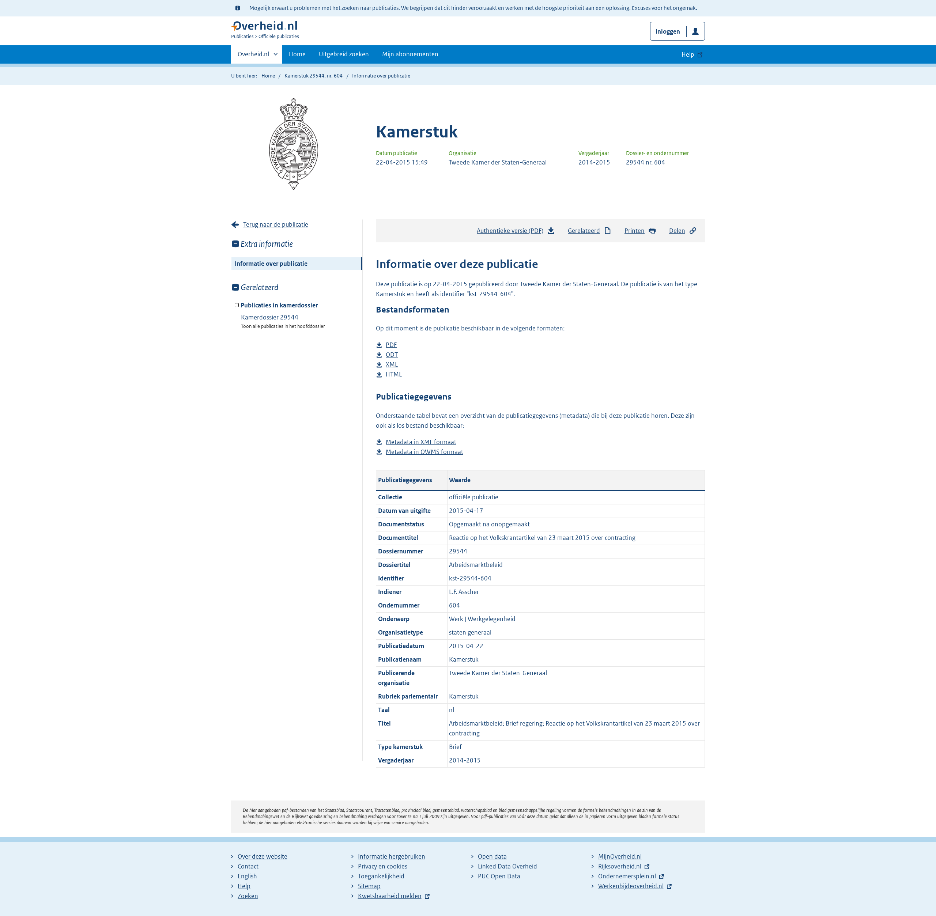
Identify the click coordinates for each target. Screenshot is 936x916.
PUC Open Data (499, 876)
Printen (634, 231)
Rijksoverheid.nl (619, 866)
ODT (392, 355)
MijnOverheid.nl (620, 856)
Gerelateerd (584, 231)
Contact (248, 866)
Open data (492, 856)
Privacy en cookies (382, 866)
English (247, 876)
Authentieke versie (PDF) (512, 233)
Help (244, 886)
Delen (677, 231)
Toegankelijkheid (381, 876)
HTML (394, 374)
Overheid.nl (253, 56)
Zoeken (248, 896)
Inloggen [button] (668, 31)
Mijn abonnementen (410, 54)
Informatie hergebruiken (391, 856)
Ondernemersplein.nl (627, 876)
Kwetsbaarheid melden (390, 896)
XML (392, 365)
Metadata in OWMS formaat (424, 452)
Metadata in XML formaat (421, 442)
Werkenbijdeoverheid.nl (631, 886)
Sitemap (369, 886)
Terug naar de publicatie (275, 224)
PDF (391, 345)
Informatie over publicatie (271, 264)
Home (297, 54)
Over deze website (262, 856)
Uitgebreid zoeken (344, 54)
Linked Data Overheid (507, 866)
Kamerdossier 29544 (269, 317)
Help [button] (688, 54)
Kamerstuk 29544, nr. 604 (313, 75)
